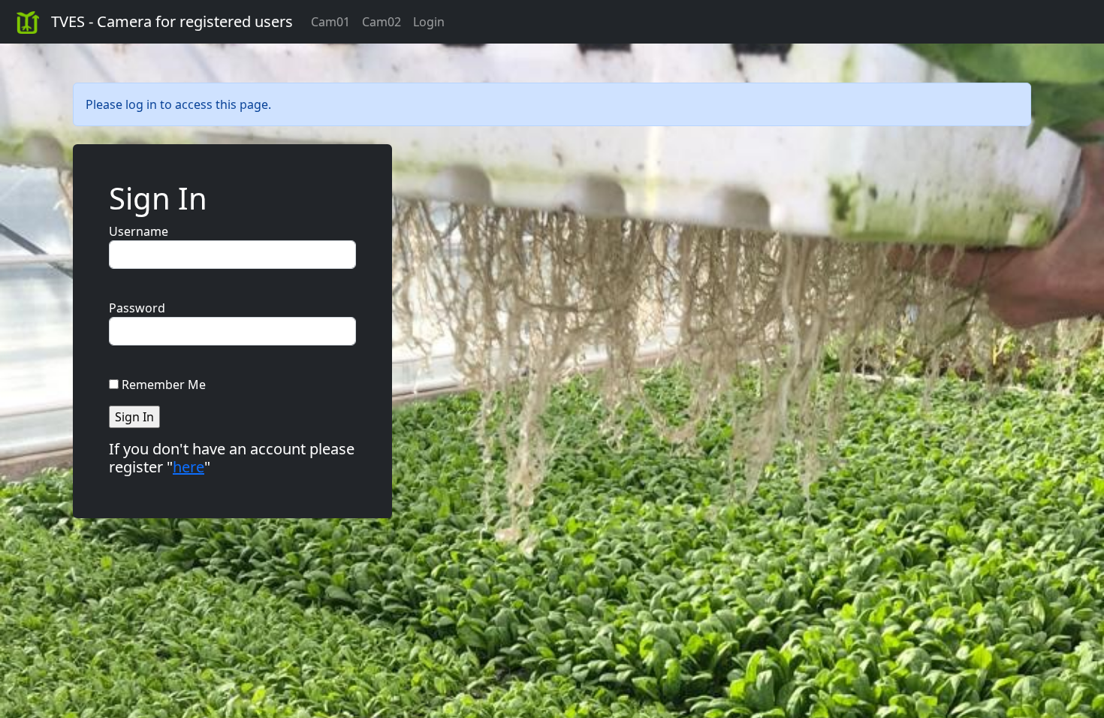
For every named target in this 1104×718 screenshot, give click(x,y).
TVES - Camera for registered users (172, 21)
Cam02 (381, 22)
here (188, 467)
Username (138, 231)
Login (429, 22)
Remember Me (164, 384)
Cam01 (330, 22)
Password (137, 308)
